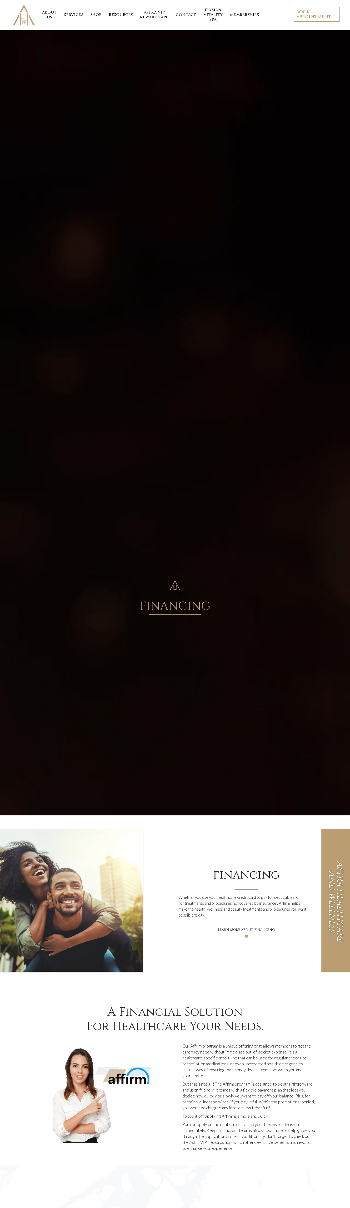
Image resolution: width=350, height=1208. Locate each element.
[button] (73, 14)
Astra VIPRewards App (154, 14)
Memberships (244, 14)
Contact (186, 14)
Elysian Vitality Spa (213, 15)
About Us (49, 14)
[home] (23, 15)
